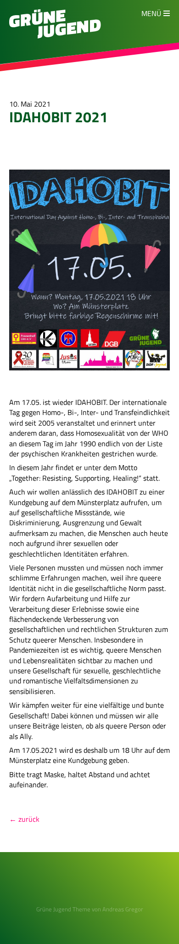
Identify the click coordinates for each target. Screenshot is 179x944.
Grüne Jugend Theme (63, 909)
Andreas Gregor (122, 909)
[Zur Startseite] (55, 35)
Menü (151, 13)
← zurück (24, 819)
